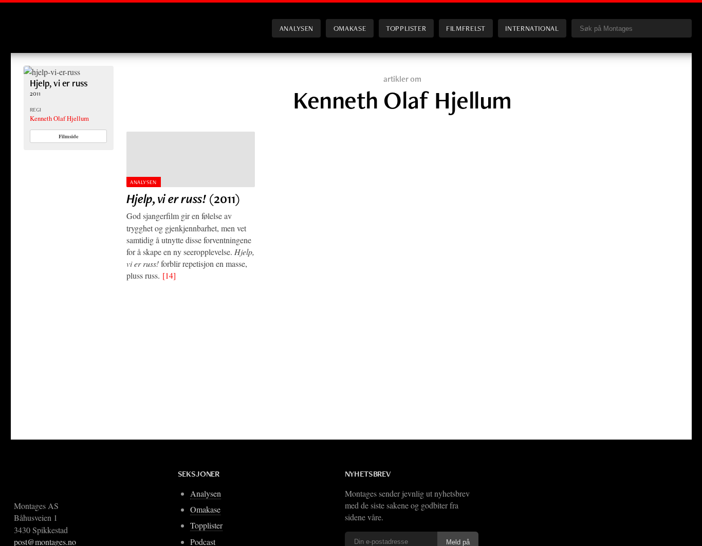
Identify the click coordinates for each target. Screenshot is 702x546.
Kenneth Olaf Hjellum (59, 118)
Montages (41, 20)
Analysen (296, 28)
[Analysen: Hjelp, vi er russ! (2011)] (190, 159)
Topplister (406, 28)
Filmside (69, 136)
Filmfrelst (465, 28)
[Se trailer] (52, 71)
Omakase (350, 28)
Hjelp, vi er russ (59, 83)
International (532, 28)
